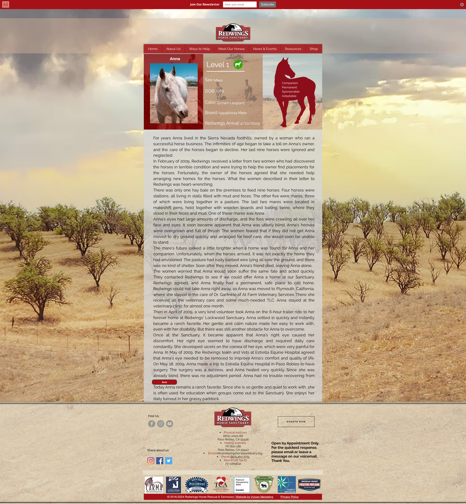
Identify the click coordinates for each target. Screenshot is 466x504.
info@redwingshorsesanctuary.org (239, 453)
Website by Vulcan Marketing (254, 497)
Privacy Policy (290, 497)
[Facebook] (151, 423)
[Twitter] (168, 460)
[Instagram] (160, 423)
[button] (173, 48)
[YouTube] (169, 423)
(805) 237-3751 (240, 456)
